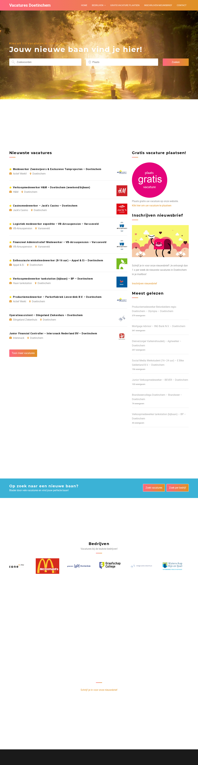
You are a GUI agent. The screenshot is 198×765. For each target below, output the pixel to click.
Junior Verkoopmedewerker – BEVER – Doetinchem (160, 379)
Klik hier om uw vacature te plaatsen (151, 205)
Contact (181, 5)
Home (84, 5)
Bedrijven (97, 5)
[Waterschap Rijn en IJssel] (146, 566)
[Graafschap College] (83, 566)
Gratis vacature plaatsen (125, 5)
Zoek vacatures (154, 487)
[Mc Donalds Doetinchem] (21, 566)
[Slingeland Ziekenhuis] (114, 566)
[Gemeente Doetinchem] (52, 566)
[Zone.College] (177, 566)
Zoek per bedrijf (177, 487)
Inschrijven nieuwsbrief (158, 5)
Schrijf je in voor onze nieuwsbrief (99, 689)
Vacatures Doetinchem (30, 5)
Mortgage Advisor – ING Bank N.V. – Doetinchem (158, 326)
